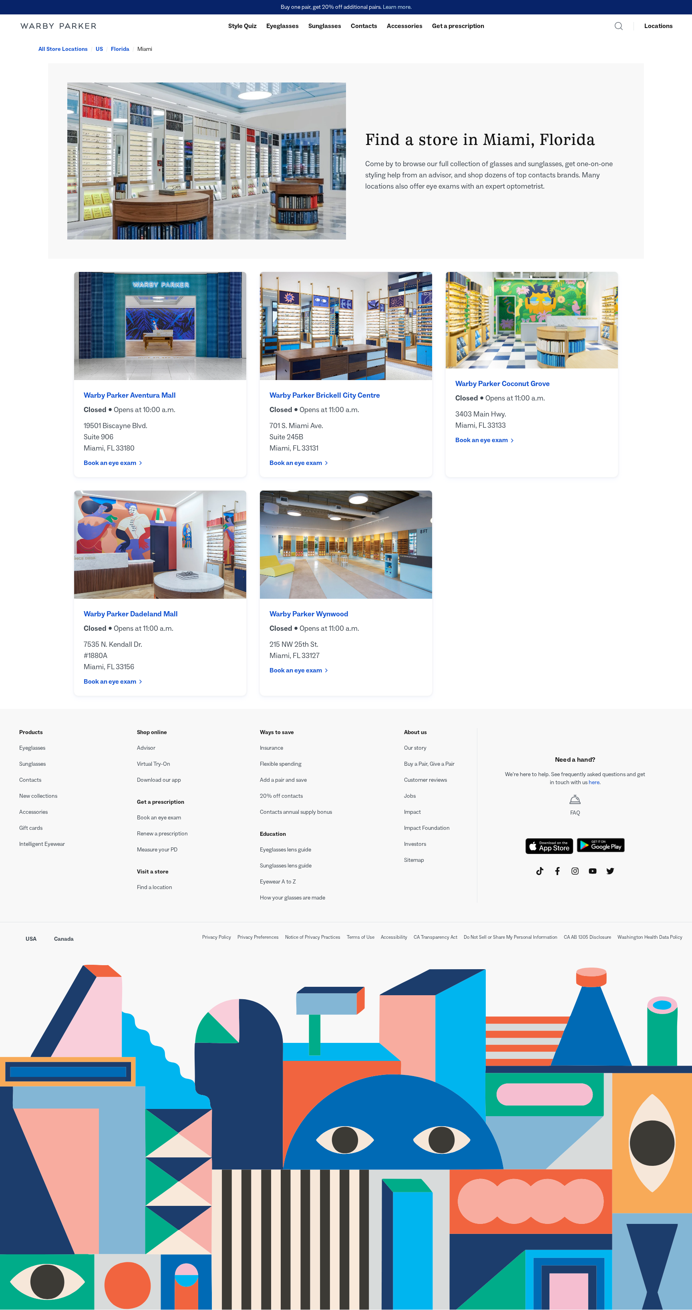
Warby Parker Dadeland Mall (131, 614)
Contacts (364, 26)
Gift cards (30, 828)
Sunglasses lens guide (286, 865)
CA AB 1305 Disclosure (587, 937)
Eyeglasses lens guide (285, 849)
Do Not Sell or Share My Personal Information (510, 937)
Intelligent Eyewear (42, 844)
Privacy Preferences (258, 937)
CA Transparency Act (435, 937)
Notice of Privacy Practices (312, 937)
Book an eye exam (110, 463)
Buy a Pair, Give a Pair (429, 764)
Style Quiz (242, 26)
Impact (412, 812)
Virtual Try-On (153, 764)
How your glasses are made (292, 897)
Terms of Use (360, 937)
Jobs (410, 796)
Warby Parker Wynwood (309, 614)
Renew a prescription (162, 833)
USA (31, 939)
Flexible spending (281, 764)
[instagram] (575, 871)
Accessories (404, 26)
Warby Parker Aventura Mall (130, 395)
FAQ (575, 812)
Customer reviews (425, 780)
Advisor (146, 748)
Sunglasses (324, 26)
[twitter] (610, 871)
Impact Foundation (427, 828)
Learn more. (397, 7)
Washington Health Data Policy (650, 937)
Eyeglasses (282, 26)
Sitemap (414, 860)
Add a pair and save (283, 780)
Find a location (154, 887)
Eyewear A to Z (278, 881)
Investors (415, 844)
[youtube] (592, 871)
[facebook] (557, 871)
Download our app (159, 780)
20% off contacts (281, 796)
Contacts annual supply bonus (296, 812)
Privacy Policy (216, 937)
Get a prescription (458, 26)
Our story (415, 748)
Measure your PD (157, 849)
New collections (38, 796)
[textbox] (575, 779)
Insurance (271, 748)
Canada (64, 939)
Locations (658, 26)
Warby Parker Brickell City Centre (325, 395)
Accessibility (394, 937)
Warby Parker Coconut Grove (502, 383)
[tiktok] (540, 871)
